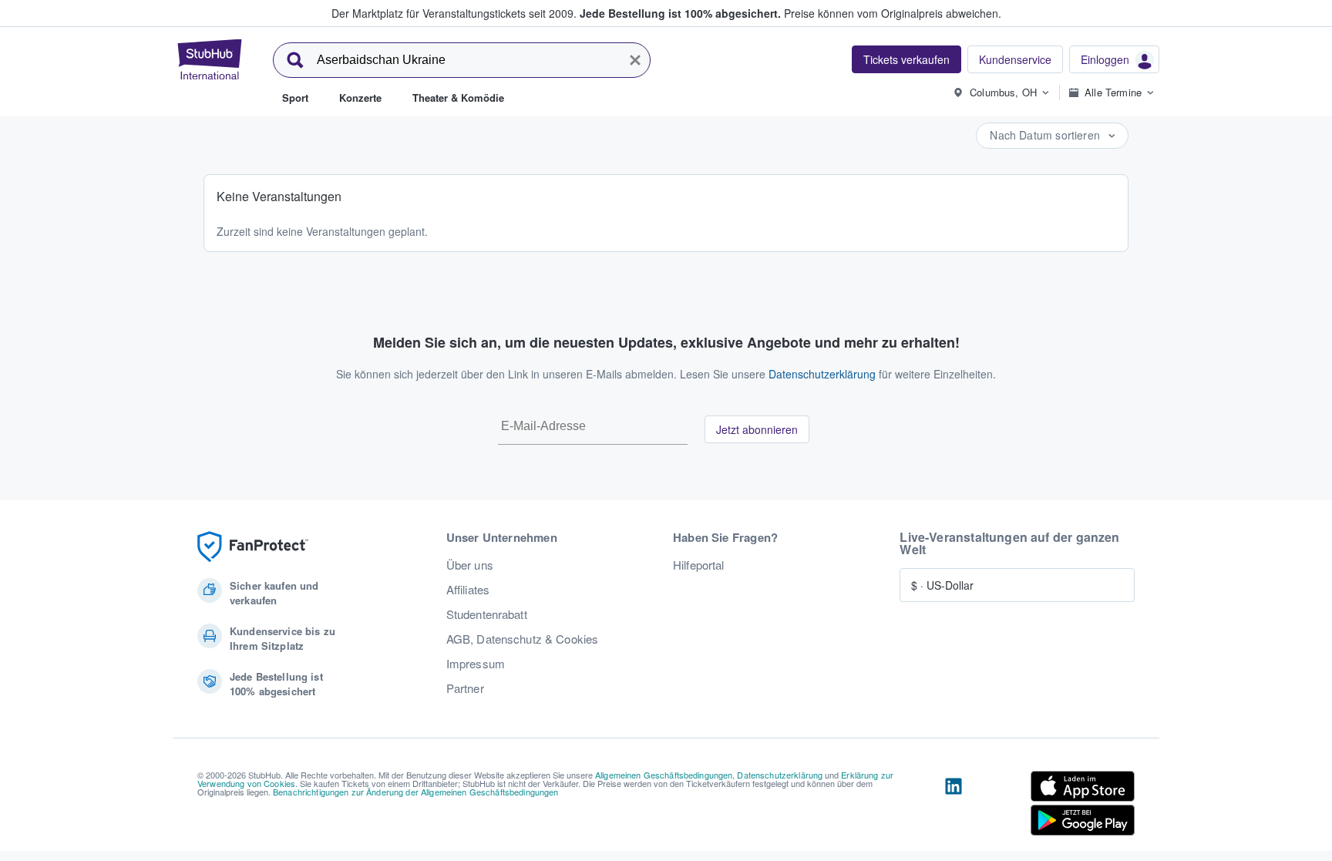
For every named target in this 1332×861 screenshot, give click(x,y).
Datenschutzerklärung (822, 374)
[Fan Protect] (252, 547)
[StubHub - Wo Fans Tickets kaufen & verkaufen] (210, 59)
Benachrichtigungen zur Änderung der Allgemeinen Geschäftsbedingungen (416, 791)
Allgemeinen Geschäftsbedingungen (663, 775)
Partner (465, 688)
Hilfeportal (699, 565)
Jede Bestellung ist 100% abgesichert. (680, 13)
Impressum (475, 664)
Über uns (469, 565)
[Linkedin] (953, 806)
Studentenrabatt (486, 614)
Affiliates (467, 590)
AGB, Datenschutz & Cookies (522, 639)
